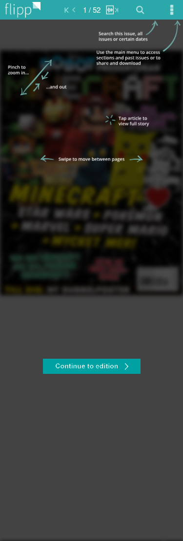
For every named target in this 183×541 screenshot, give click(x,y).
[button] (91, 367)
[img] (91, 280)
